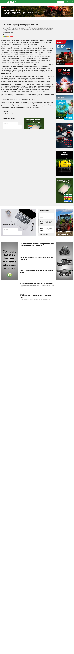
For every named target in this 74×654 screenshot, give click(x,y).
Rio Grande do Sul (23, 269)
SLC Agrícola (22, 294)
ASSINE (60, 1)
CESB (25, 242)
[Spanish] (8, 36)
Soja (27, 242)
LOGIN (67, 1)
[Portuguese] (4, 36)
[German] (12, 36)
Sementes (21, 242)
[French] (10, 36)
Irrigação (8, 22)
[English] (6, 36)
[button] (2, 2)
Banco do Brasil (22, 282)
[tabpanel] (37, 11)
